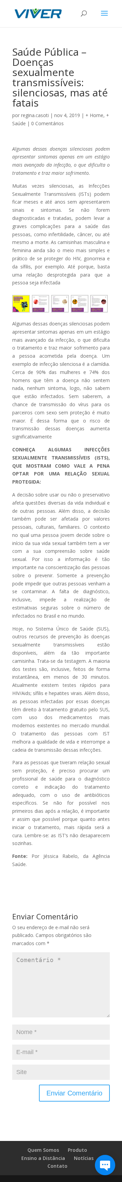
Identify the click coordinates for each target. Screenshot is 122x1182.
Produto (77, 1150)
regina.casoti (35, 115)
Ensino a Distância (43, 1158)
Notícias (84, 1158)
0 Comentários (47, 123)
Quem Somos (43, 1150)
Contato (57, 1166)
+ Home (94, 115)
